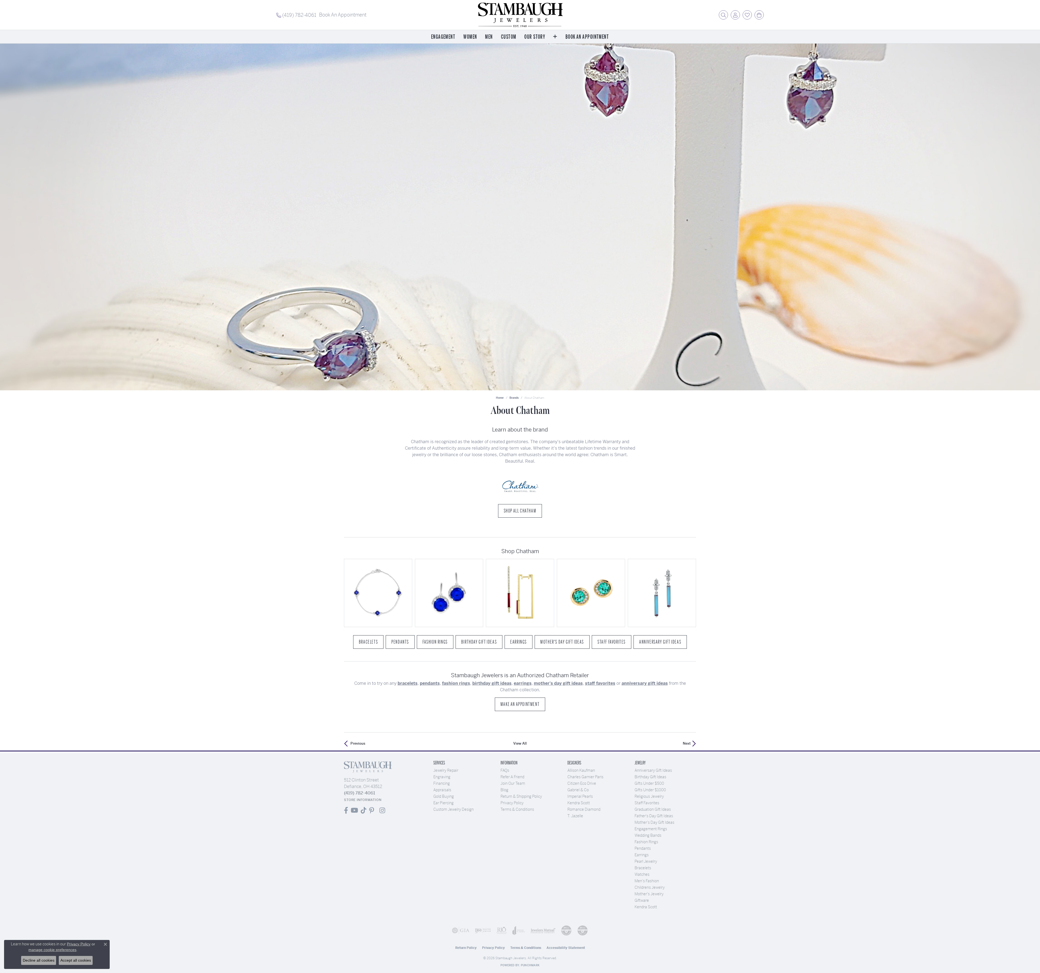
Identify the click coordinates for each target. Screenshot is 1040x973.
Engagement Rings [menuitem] (651, 828)
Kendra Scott (578, 802)
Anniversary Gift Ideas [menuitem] (653, 770)
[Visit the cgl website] (582, 930)
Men (489, 37)
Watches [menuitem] (642, 874)
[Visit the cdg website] (566, 930)
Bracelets (368, 642)
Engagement (443, 37)
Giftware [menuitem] (642, 900)
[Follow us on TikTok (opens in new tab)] (363, 810)
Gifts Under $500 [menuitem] (649, 783)
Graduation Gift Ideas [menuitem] (653, 809)
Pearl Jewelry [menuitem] (646, 861)
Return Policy (466, 948)
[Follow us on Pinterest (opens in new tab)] (371, 810)
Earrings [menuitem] (642, 854)
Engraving (441, 776)
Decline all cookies (38, 960)
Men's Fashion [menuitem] (647, 880)
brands (514, 398)
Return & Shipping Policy (521, 796)
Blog (504, 789)
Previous (357, 743)
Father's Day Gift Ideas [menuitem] (654, 815)
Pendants (400, 642)
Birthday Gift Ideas (479, 642)
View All (520, 743)
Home (500, 398)
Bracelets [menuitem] (643, 867)
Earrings (518, 642)
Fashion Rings (435, 642)
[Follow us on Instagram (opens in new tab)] (382, 810)
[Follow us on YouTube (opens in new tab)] (354, 810)
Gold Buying (443, 796)
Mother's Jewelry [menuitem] (649, 893)
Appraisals (442, 789)
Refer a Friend (512, 776)
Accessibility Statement (566, 948)
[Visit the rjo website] (501, 930)
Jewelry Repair (445, 770)
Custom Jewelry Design (453, 809)
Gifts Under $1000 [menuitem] (650, 789)
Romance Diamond (583, 809)
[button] (723, 15)
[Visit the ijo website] (483, 930)
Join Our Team (512, 783)
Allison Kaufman (581, 770)
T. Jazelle (575, 815)
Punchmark (530, 965)
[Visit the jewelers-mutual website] (543, 930)
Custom (508, 37)
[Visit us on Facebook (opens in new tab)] (346, 810)
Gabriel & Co (578, 789)
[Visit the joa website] (518, 930)
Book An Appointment (587, 37)
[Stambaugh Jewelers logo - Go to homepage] (520, 15)
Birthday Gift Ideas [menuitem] (650, 776)
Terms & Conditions (517, 809)
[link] (296, 15)
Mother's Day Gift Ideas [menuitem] (654, 822)
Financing (441, 783)
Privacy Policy (512, 802)
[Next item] (690, 593)
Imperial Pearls (580, 796)
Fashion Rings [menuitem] (646, 841)
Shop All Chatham (520, 510)
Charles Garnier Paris (585, 776)
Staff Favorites (611, 642)
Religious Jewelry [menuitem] (649, 796)
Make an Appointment (520, 704)
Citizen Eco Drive (581, 783)
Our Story (534, 37)
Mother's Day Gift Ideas (562, 642)
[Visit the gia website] (460, 930)
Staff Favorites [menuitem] (647, 802)
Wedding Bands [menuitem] (648, 835)
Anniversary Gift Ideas (660, 642)
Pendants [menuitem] (643, 848)
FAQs (504, 770)
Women (470, 37)
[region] (520, 593)
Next (687, 743)
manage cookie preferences (52, 950)
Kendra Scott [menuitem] (646, 906)
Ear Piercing (443, 802)
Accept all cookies (75, 960)
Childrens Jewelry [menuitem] (650, 887)
